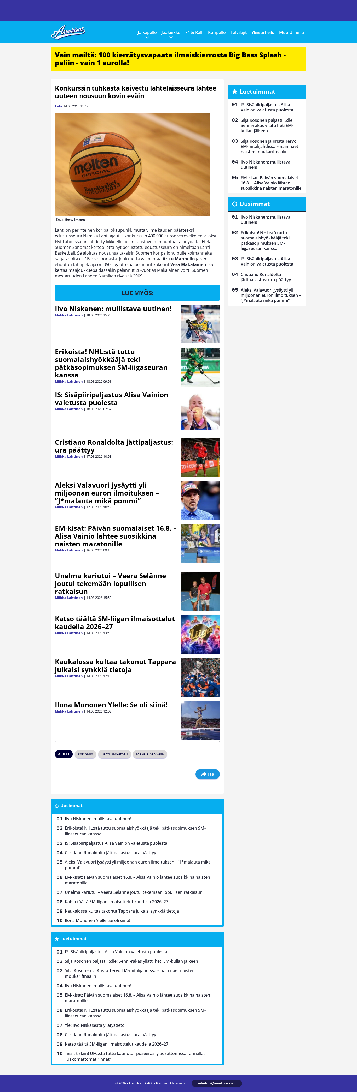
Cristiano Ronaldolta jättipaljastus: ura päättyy (114, 446)
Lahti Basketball (114, 754)
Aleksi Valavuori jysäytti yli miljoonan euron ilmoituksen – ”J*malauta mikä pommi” (107, 492)
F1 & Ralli (194, 32)
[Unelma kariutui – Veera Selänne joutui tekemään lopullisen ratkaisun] (200, 591)
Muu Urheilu (291, 32)
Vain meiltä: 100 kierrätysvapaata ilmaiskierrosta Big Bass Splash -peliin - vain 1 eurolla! (170, 58)
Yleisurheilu (262, 32)
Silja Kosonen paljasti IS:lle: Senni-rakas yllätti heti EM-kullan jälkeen (131, 961)
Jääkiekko (171, 32)
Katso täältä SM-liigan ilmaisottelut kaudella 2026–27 (115, 622)
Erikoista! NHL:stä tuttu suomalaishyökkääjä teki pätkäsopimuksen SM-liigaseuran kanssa (111, 363)
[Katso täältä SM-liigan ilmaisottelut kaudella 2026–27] (200, 634)
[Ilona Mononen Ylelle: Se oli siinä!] (200, 720)
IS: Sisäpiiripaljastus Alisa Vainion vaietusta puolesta (111, 398)
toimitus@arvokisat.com (217, 1083)
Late (58, 106)
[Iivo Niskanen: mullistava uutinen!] (200, 324)
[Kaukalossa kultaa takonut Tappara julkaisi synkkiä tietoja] (200, 677)
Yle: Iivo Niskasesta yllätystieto (95, 1025)
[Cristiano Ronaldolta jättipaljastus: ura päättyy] (200, 457)
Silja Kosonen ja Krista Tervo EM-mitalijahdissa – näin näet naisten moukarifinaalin (130, 973)
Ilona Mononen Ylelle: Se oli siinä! (111, 704)
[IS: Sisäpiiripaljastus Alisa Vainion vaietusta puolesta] (200, 410)
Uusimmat (71, 806)
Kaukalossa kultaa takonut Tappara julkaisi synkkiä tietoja (115, 665)
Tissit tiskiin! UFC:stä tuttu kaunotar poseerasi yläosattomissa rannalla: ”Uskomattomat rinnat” (135, 1056)
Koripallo (217, 32)
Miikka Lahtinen (69, 315)
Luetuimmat (73, 939)
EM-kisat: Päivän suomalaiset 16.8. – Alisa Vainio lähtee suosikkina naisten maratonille (116, 535)
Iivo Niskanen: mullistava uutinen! (113, 308)
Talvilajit (239, 32)
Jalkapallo (147, 32)
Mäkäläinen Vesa (150, 754)
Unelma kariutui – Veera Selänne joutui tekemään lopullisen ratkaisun (110, 583)
